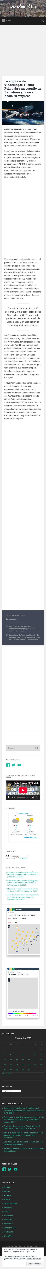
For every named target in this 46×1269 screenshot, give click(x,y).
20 (11, 1065)
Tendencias (8, 1232)
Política (7, 1199)
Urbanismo (8, 1224)
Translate (23, 858)
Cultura (7, 1211)
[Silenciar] (33, 797)
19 (5, 1065)
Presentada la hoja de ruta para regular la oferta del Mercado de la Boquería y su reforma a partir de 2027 (22, 883)
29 (23, 1070)
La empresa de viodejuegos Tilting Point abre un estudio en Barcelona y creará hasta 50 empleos (22, 88)
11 (41, 1054)
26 (5, 1070)
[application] (23, 790)
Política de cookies (34, 1259)
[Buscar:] (23, 748)
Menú (9, 20)
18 (41, 1060)
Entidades (8, 1207)
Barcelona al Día (23, 6)
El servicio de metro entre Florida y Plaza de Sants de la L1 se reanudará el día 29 (22, 890)
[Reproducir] (9, 797)
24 (35, 1065)
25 (41, 1065)
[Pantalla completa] (37, 797)
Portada (7, 1187)
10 (35, 1054)
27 (11, 1070)
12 (5, 1060)
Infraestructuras (10, 1203)
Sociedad (7, 1195)
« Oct (4, 1074)
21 (17, 1065)
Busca (42, 20)
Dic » (10, 1074)
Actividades (8, 1216)
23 (29, 1065)
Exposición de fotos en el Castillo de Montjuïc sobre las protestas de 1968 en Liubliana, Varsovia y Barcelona (24, 637)
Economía (13, 619)
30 (29, 1070)
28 (17, 1070)
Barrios (7, 1191)
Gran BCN (8, 1236)
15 (23, 1060)
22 (23, 1065)
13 (11, 1060)
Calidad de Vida (10, 1228)
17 (35, 1060)
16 (29, 1060)
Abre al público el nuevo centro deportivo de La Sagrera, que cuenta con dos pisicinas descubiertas (23, 897)
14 (17, 1060)
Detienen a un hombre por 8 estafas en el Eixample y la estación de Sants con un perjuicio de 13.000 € (22, 874)
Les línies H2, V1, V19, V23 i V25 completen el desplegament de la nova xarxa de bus (22, 628)
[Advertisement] (23, 49)
